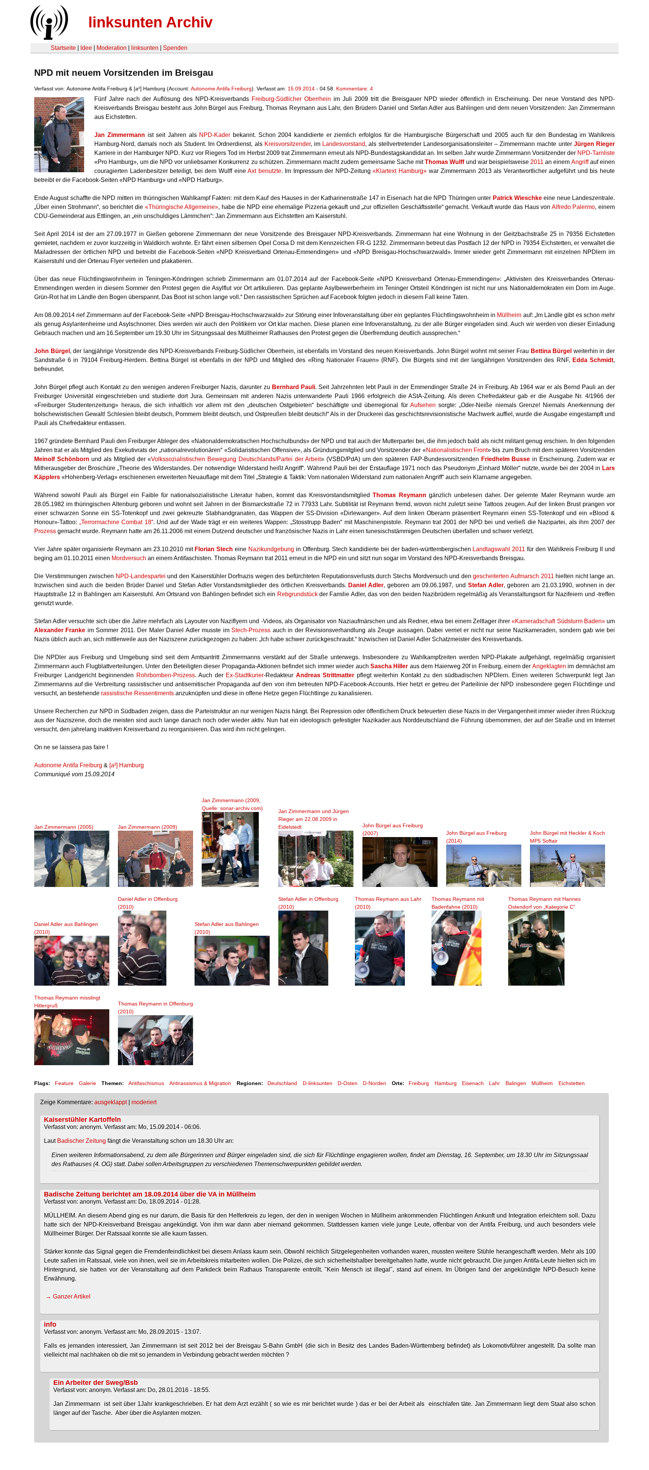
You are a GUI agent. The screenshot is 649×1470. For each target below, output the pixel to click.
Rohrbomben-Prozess (165, 675)
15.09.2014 (301, 89)
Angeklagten (549, 666)
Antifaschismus (146, 1083)
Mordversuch (129, 558)
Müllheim (509, 315)
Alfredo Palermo (573, 207)
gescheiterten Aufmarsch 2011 (513, 576)
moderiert (144, 1102)
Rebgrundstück (297, 594)
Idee (86, 48)
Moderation (112, 48)
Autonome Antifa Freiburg (221, 89)
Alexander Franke (59, 630)
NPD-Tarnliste (596, 153)
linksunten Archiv (150, 22)
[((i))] (48, 38)
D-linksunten (317, 1083)
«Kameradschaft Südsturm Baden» (558, 621)
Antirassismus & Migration (200, 1083)
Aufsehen (423, 405)
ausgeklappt (110, 1102)
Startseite (63, 48)
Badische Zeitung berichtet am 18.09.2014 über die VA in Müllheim (150, 1194)
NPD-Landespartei (141, 576)
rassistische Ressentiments (137, 693)
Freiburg (419, 1083)
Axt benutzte (264, 171)
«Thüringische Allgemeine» (182, 207)
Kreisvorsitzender (287, 144)
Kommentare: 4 (354, 89)
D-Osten (348, 1083)
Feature (64, 1083)
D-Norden (374, 1083)
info (50, 1324)
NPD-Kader (214, 135)
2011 (536, 162)
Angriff (580, 162)
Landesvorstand (343, 144)
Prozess (45, 531)
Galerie (87, 1083)
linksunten (144, 48)
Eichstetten (571, 1083)
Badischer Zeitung (81, 1141)
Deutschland (282, 1083)
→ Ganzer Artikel (67, 1296)
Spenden (175, 48)
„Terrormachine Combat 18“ (116, 522)
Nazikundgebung (271, 549)
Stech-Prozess (250, 630)
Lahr (494, 1083)
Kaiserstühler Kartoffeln (82, 1119)
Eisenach (473, 1083)
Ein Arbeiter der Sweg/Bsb (95, 1382)
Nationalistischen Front (457, 450)
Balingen (516, 1083)
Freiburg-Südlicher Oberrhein (291, 99)
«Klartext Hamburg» (400, 171)
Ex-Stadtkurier (245, 675)
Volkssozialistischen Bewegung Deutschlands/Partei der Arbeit (236, 459)
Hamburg (446, 1083)
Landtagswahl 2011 (498, 549)
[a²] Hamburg (126, 765)
